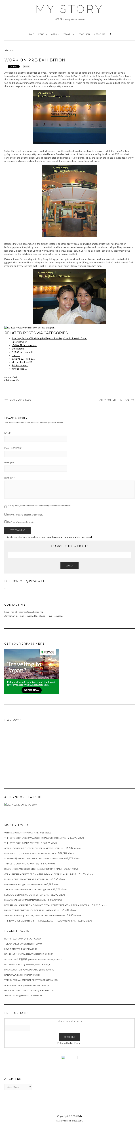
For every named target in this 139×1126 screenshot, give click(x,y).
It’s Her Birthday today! (24, 345)
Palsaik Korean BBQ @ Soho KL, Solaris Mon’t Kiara (33, 869)
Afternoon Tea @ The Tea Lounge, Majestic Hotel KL (34, 848)
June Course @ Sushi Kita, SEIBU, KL (23, 995)
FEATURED (84, 34)
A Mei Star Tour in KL (23, 352)
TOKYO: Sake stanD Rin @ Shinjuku (23, 943)
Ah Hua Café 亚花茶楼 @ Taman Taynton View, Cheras (33, 959)
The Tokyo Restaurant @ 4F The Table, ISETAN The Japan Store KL (39, 920)
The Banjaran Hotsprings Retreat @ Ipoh (27, 889)
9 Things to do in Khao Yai (18, 832)
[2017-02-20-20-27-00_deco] (20, 804)
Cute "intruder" (20, 341)
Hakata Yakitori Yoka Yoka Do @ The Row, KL (29, 969)
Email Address (13, 448)
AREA (54, 34)
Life (17, 380)
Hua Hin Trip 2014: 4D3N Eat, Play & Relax (26, 879)
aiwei (14, 377)
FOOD (41, 34)
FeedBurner (76, 1043)
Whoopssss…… (19, 368)
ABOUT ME (100, 34)
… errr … (16, 355)
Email (26, 66)
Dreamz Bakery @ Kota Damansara (23, 884)
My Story (69, 9)
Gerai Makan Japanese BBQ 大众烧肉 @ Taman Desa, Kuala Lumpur (40, 874)
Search (69, 565)
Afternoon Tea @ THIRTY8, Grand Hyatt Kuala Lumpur (34, 915)
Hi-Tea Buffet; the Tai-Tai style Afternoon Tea (30, 853)
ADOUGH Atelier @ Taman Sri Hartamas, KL (27, 985)
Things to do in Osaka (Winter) (21, 843)
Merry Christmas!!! (22, 362)
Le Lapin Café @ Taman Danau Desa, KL (25, 900)
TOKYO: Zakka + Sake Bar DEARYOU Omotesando (31, 980)
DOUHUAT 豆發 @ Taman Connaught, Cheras (28, 954)
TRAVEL (68, 34)
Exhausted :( (18, 348)
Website (9, 463)
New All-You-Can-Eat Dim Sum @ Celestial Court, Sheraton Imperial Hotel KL (47, 905)
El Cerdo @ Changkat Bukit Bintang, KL (26, 894)
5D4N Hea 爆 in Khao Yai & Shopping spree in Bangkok (33, 858)
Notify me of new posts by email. (20, 522)
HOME (31, 34)
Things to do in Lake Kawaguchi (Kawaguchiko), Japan (35, 838)
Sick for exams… (20, 365)
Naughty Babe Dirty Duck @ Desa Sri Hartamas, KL (32, 910)
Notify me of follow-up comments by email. (25, 515)
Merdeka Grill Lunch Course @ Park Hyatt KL (29, 990)
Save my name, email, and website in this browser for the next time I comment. (39, 505)
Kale (79, 1116)
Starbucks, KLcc (20, 400)
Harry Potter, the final (113, 400)
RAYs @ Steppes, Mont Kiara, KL (21, 949)
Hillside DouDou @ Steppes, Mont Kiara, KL (28, 964)
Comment (9, 478)
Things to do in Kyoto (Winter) (21, 863)
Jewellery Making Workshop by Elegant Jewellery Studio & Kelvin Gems (49, 338)
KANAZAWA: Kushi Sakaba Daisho (22, 975)
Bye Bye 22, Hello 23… (23, 358)
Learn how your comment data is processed (69, 537)
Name (7, 433)
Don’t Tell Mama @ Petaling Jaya (22, 938)
